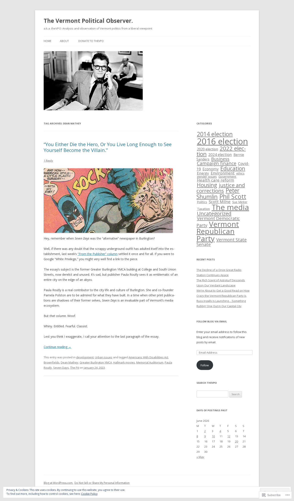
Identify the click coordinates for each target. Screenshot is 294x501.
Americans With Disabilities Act (148, 357)
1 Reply (48, 160)
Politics (202, 202)
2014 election (215, 134)
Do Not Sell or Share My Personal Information (102, 483)
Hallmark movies (124, 362)
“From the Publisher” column (98, 254)
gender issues (207, 176)
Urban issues (103, 357)
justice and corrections (221, 187)
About (64, 41)
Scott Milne (220, 201)
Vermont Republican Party (218, 231)
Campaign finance (216, 163)
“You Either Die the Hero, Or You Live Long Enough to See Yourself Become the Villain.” (108, 147)
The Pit (74, 368)
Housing (207, 185)
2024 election (220, 154)
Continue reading (57, 347)
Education (232, 168)
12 (228, 436)
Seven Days (61, 368)
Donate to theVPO (91, 41)
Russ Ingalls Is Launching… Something (221, 301)
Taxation (203, 209)
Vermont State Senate (222, 242)
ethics (240, 173)
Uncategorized (214, 213)
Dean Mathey (69, 362)
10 (213, 436)
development (85, 357)
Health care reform (215, 180)
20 (236, 441)
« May (200, 457)
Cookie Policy (89, 494)
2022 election (221, 151)
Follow (205, 365)
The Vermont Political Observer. (88, 21)
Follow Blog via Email (212, 321)
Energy (203, 173)
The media (230, 207)
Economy (211, 169)
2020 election (207, 149)
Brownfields (51, 362)
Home (47, 41)
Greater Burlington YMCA (96, 362)
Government (227, 176)
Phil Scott (232, 196)
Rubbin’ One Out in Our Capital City (219, 306)
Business (220, 159)
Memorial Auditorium (149, 362)
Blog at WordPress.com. (58, 483)
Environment (223, 173)
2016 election (222, 141)
